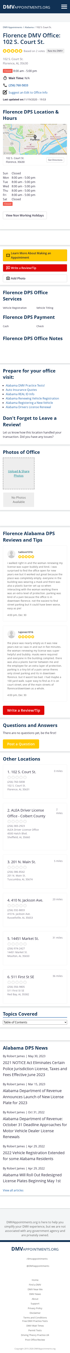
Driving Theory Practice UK (35, 1335)
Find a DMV (35, 1284)
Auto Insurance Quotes (21, 390)
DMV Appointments (12, 27)
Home (35, 1280)
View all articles (13, 1190)
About (35, 1298)
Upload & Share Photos (18, 473)
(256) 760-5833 (18, 85)
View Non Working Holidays (25, 215)
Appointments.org (26, 7)
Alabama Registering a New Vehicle (29, 403)
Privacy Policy (35, 1308)
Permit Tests (35, 1330)
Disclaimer (35, 1312)
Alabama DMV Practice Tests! (25, 385)
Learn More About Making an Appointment (31, 255)
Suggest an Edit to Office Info (28, 92)
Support (35, 1303)
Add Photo (18, 278)
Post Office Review (35, 1339)
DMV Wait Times (35, 1325)
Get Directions (55, 159)
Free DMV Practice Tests (35, 1321)
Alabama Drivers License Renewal (28, 407)
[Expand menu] (64, 7)
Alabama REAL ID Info (20, 394)
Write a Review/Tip (23, 268)
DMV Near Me (35, 1289)
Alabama (29, 27)
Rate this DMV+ (55, 50)
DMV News (35, 1294)
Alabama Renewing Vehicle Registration (32, 398)
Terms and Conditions (35, 1317)
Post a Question (21, 744)
